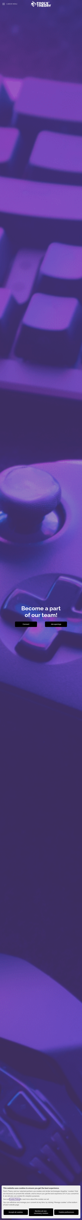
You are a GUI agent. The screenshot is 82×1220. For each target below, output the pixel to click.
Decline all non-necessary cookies (41, 1212)
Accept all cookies (16, 1212)
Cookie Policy (14, 1199)
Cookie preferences (66, 1212)
